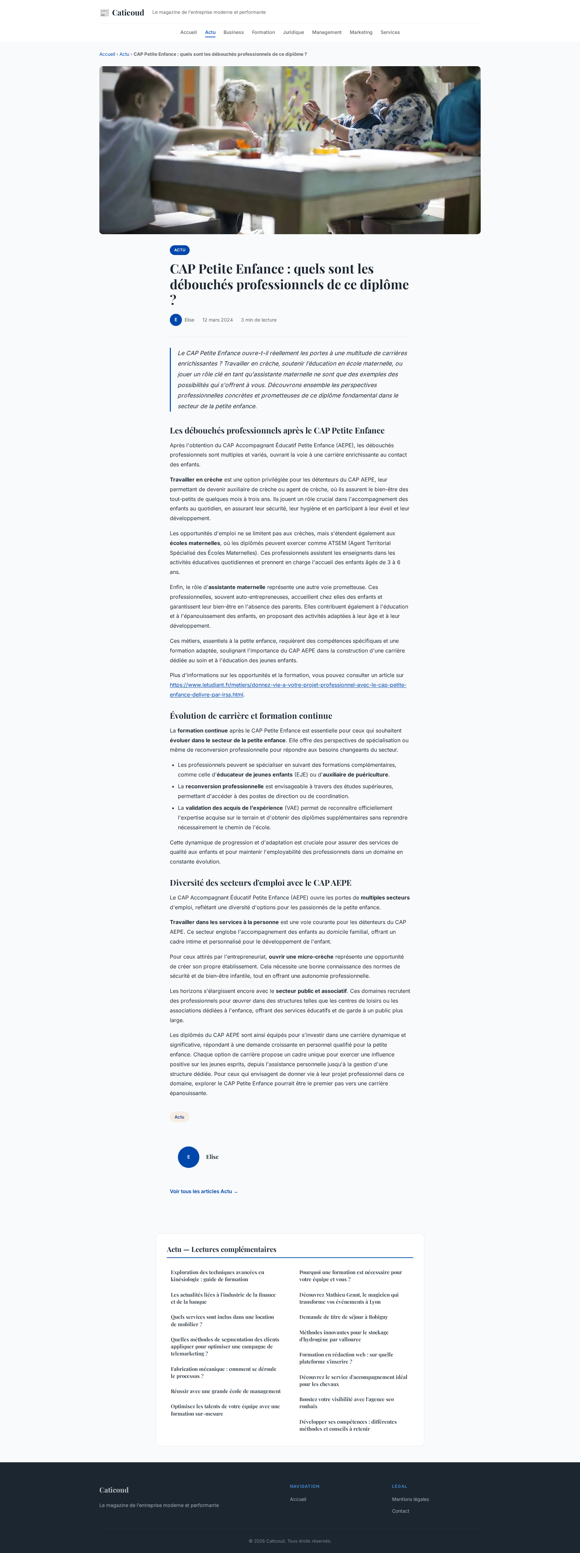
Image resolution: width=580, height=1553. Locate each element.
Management (327, 32)
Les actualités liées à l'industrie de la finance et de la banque (223, 1298)
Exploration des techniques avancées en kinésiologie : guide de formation (217, 1276)
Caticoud (121, 12)
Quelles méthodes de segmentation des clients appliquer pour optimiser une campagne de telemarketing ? (225, 1346)
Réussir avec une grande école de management (226, 1391)
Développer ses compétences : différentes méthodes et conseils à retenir (348, 1425)
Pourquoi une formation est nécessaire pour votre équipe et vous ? (350, 1276)
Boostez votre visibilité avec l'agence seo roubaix (346, 1403)
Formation (263, 32)
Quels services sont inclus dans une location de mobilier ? (222, 1320)
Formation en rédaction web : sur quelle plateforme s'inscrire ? (346, 1358)
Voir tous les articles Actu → (204, 1191)
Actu (210, 32)
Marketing (361, 32)
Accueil (188, 32)
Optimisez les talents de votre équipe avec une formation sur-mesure (225, 1410)
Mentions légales (410, 1499)
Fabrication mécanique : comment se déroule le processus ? (224, 1372)
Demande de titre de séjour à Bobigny (343, 1316)
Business (234, 32)
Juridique (293, 32)
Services (390, 32)
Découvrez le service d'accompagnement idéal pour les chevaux (353, 1380)
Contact (400, 1511)
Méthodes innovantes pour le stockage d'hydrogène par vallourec (344, 1336)
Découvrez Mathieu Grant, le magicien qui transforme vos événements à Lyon (349, 1298)
